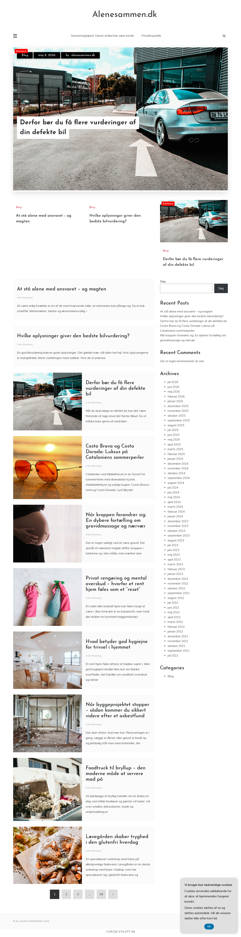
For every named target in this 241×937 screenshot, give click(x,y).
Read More (212, 127)
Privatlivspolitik (151, 35)
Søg (162, 281)
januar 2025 (175, 459)
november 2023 (178, 526)
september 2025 (179, 420)
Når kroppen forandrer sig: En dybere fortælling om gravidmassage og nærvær (116, 520)
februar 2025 (176, 454)
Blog (25, 55)
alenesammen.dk (83, 55)
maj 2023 (174, 554)
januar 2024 (175, 516)
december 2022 (178, 579)
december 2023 (178, 521)
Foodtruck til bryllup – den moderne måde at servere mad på (116, 774)
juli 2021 (173, 655)
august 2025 (176, 425)
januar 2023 (175, 574)
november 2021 (178, 641)
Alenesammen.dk (124, 15)
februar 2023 (176, 569)
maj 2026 (174, 391)
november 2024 (178, 468)
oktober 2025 (176, 415)
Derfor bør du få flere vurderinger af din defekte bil (78, 127)
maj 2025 (174, 439)
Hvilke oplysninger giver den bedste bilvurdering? (73, 336)
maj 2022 (174, 612)
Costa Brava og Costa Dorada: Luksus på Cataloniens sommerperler (115, 452)
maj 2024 (174, 497)
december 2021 (178, 636)
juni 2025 (173, 435)
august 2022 (176, 598)
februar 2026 (176, 396)
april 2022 (174, 617)
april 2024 (174, 502)
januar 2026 (175, 401)
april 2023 (174, 559)
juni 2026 (173, 387)
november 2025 (178, 411)
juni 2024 (173, 492)
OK (209, 926)
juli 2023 (173, 545)
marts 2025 (175, 449)
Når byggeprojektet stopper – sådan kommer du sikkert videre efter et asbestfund (117, 710)
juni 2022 (173, 607)
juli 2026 (173, 382)
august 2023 (176, 540)
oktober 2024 (176, 473)
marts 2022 (175, 622)
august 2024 (176, 483)
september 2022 (179, 593)
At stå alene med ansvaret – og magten (61, 289)
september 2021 (179, 650)
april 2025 (174, 444)
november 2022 (178, 583)
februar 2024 (176, 511)
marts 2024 (175, 506)
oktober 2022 (176, 588)
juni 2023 (173, 550)
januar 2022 (175, 631)
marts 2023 (175, 564)
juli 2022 (173, 602)
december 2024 (178, 463)
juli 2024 (173, 487)
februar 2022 (176, 626)
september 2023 (179, 535)
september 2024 (179, 478)
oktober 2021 (176, 646)
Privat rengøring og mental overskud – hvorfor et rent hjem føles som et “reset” (116, 584)
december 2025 (178, 406)
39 (101, 894)
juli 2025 (173, 430)
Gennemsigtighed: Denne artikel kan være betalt (102, 35)
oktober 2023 (176, 531)
